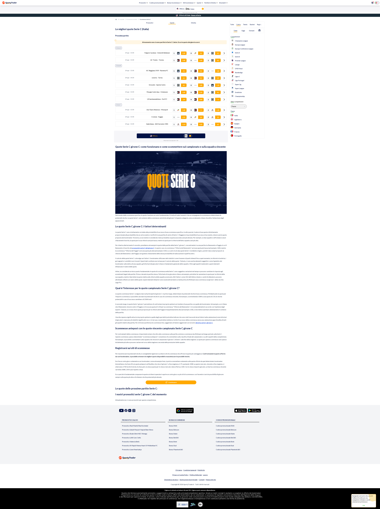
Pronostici (142, 3)
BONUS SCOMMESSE (177, 420)
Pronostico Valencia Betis (130, 442)
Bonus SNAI (173, 426)
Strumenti (222, 3)
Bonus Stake (173, 434)
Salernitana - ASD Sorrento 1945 (157, 124)
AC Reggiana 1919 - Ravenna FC (157, 70)
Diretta (193, 23)
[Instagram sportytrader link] (134, 410)
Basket (252, 24)
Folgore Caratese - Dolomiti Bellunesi (157, 53)
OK (363, 505)
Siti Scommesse (188, 3)
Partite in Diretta (210, 3)
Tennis (245, 24)
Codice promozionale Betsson (226, 430)
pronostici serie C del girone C (143, 248)
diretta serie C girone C (204, 323)
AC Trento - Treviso (157, 60)
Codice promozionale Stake (225, 434)
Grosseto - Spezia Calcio (157, 85)
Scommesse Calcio (132, 19)
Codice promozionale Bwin (225, 442)
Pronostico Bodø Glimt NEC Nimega (134, 434)
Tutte (232, 24)
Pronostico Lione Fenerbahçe (132, 449)
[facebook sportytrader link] (125, 410)
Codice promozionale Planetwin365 (228, 449)
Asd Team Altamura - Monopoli (157, 110)
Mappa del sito (211, 480)
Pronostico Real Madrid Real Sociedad (135, 426)
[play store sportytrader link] (254, 410)
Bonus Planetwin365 (176, 449)
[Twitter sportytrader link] (129, 410)
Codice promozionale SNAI (225, 426)
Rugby (259, 24)
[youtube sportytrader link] (121, 410)
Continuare (172, 382)
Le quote (122, 19)
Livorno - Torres (157, 78)
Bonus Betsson (174, 430)
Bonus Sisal (173, 445)
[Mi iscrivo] (372, 2)
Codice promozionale (156, 3)
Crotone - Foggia (157, 117)
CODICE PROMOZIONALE (225, 420)
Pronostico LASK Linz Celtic (131, 438)
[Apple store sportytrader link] (240, 410)
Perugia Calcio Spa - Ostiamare (157, 92)
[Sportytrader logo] (190, 457)
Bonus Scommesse (173, 3)
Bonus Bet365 (174, 438)
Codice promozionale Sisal (225, 445)
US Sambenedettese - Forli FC (157, 99)
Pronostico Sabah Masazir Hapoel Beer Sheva (137, 430)
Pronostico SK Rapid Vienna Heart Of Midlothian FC (140, 445)
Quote (199, 3)
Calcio (238, 24)
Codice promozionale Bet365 (226, 438)
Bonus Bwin (173, 442)
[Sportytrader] (9, 2)
